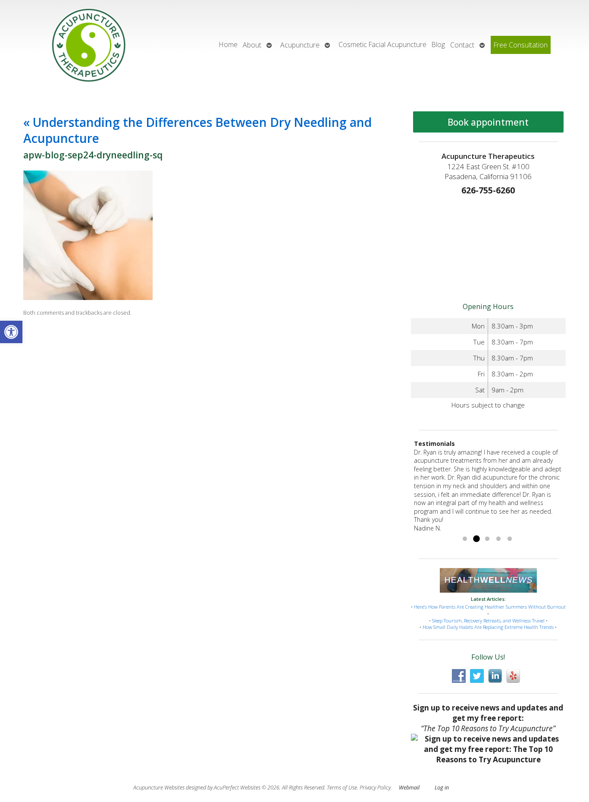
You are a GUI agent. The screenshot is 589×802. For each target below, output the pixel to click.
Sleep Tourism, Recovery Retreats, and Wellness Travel (488, 620)
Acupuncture (300, 45)
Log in (442, 787)
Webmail (409, 787)
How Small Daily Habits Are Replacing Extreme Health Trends (488, 627)
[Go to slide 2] (476, 539)
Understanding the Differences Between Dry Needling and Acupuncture (197, 130)
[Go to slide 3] (487, 539)
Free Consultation (521, 45)
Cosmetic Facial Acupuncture (382, 44)
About (252, 45)
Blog (438, 44)
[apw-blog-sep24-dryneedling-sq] (88, 298)
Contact (462, 45)
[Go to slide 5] (509, 539)
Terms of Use (342, 787)
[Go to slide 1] (465, 539)
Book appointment (488, 122)
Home (228, 44)
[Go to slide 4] (498, 539)
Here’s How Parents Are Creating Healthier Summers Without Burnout (490, 606)
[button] (11, 332)
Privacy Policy (375, 787)
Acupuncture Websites (159, 787)
